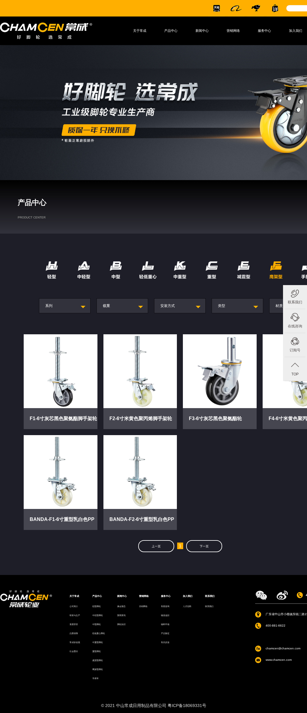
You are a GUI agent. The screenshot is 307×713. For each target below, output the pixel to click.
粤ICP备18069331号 (187, 705)
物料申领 (165, 624)
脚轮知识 (121, 624)
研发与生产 (75, 615)
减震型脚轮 (97, 660)
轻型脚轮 (96, 606)
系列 (48, 306)
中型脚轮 (96, 624)
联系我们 (295, 302)
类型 (221, 306)
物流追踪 (165, 615)
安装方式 (167, 306)
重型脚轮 (96, 651)
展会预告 (121, 606)
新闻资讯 (121, 615)
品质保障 (74, 633)
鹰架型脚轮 (97, 669)
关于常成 (139, 30)
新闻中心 (202, 30)
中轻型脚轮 (97, 615)
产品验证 (165, 633)
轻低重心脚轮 (98, 633)
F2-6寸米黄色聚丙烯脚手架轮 (140, 418)
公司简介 (74, 606)
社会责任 (74, 651)
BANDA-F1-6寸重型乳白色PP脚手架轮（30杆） (62, 523)
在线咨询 (295, 326)
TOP (295, 374)
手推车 (95, 678)
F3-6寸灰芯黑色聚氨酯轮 (215, 418)
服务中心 (264, 30)
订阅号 (295, 350)
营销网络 (233, 30)
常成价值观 (75, 642)
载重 (106, 306)
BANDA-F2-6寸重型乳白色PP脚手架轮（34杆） (141, 523)
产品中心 (170, 30)
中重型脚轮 (97, 642)
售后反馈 (165, 642)
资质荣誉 (74, 624)
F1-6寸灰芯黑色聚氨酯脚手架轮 (63, 418)
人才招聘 (187, 606)
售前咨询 (165, 606)
